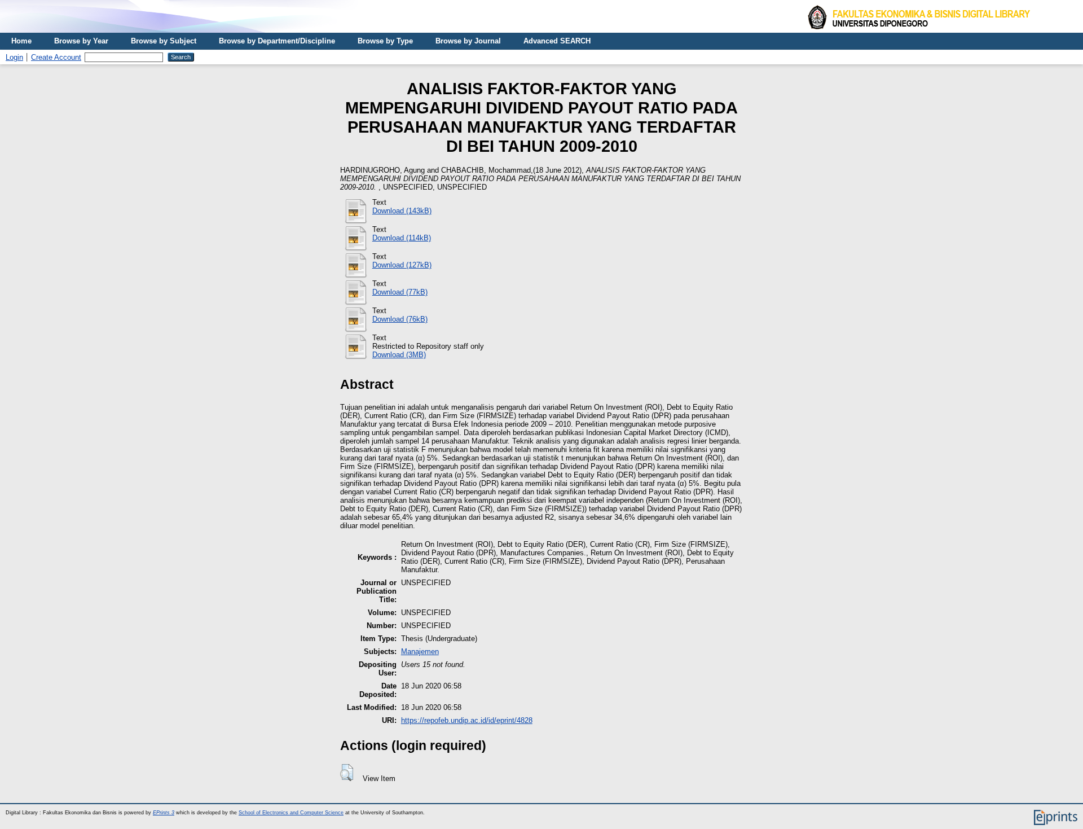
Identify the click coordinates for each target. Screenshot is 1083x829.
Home (21, 41)
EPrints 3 (163, 812)
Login (14, 57)
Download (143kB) (402, 211)
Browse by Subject (163, 41)
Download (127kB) (402, 265)
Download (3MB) (399, 354)
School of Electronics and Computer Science (291, 812)
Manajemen (420, 651)
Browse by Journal (468, 41)
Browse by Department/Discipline (277, 41)
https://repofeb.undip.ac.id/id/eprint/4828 (466, 720)
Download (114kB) (401, 238)
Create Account (56, 57)
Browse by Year (81, 41)
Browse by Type (385, 41)
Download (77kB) (400, 292)
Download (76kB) (400, 319)
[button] (346, 772)
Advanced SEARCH (557, 41)
